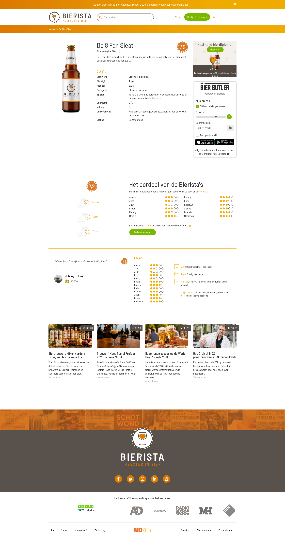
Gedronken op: (203, 122)
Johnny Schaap (74, 276)
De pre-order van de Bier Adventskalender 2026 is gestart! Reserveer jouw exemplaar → (142, 4)
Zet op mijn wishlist (210, 135)
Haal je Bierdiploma (197, 16)
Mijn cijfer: (201, 111)
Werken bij (100, 530)
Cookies (185, 530)
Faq (53, 530)
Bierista (51, 29)
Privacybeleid (226, 530)
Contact (65, 530)
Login (180, 17)
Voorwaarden (204, 530)
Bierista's (203, 191)
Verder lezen (54, 377)
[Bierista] (67, 17)
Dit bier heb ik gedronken (212, 106)
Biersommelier (81, 530)
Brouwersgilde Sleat (139, 76)
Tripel (132, 81)
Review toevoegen (143, 232)
